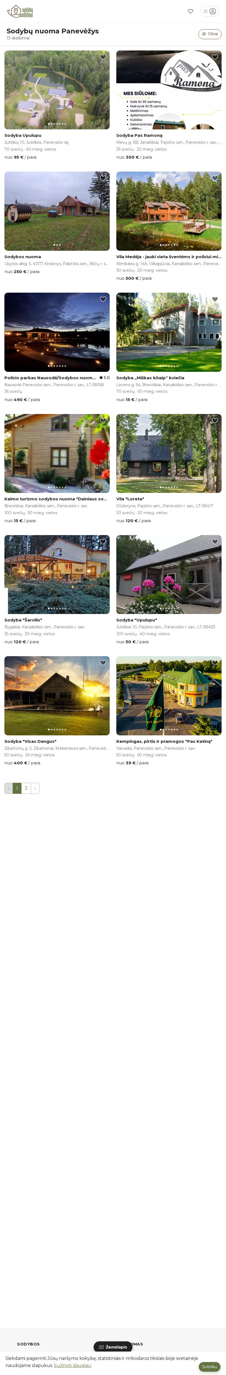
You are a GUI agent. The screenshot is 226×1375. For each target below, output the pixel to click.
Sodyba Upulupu (22, 135)
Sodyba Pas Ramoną (139, 135)
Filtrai (212, 33)
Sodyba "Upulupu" (136, 620)
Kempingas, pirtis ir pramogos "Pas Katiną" (164, 741)
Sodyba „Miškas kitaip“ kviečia (150, 377)
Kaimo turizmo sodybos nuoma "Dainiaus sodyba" (60, 498)
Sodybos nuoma (22, 256)
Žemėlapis (116, 1347)
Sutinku (209, 1366)
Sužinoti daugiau (72, 1365)
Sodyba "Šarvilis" (23, 620)
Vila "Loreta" (130, 498)
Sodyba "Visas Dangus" (30, 741)
